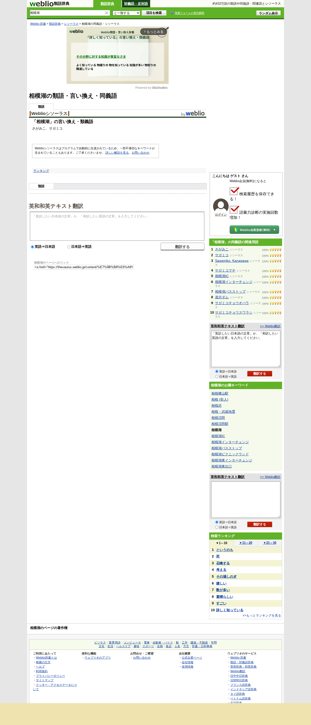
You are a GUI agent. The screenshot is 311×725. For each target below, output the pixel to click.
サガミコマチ (225, 270)
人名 (177, 646)
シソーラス (71, 23)
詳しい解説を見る (117, 152)
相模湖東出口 (221, 466)
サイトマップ (44, 680)
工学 (185, 642)
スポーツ (148, 646)
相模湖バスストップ (230, 291)
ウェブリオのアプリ (98, 657)
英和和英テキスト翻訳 (56, 205)
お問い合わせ (140, 152)
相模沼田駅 (219, 424)
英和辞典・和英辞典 (243, 666)
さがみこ (222, 249)
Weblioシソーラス (49, 113)
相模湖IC (222, 276)
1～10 (221, 543)
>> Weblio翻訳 (270, 326)
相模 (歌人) (219, 399)
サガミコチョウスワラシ (233, 312)
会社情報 (187, 662)
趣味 (136, 646)
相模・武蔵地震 (223, 412)
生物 (160, 646)
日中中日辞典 (239, 675)
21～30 (269, 543)
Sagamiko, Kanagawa (232, 261)
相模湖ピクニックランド (230, 454)
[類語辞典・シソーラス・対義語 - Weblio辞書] (41, 5)
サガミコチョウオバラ (232, 303)
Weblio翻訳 (237, 671)
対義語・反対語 (136, 4)
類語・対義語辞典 (242, 662)
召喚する (223, 563)
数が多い (223, 590)
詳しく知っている (229, 610)
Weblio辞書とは (46, 657)
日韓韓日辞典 (239, 680)
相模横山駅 (219, 393)
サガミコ (222, 255)
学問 (214, 642)
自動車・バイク (163, 642)
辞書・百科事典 (202, 646)
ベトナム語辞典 (240, 698)
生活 (110, 646)
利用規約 (42, 671)
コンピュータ (132, 642)
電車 (147, 642)
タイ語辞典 (237, 693)
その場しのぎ (226, 576)
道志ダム (222, 297)
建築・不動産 (199, 642)
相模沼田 (218, 418)
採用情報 (187, 666)
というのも (224, 550)
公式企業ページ (192, 657)
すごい (221, 603)
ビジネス (100, 642)
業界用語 (115, 642)
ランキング (41, 171)
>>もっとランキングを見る (261, 615)
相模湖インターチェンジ (233, 282)
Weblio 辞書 (38, 23)
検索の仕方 (43, 662)
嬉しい (221, 583)
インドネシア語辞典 (243, 689)
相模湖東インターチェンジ (231, 460)
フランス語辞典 (240, 684)
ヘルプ (40, 666)
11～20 (245, 543)
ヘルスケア (123, 646)
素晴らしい (224, 597)
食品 (169, 646)
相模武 (216, 405)
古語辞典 (236, 702)
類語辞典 (107, 4)
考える (221, 570)
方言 (186, 646)
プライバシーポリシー (50, 675)
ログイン (221, 214)
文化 (101, 646)
